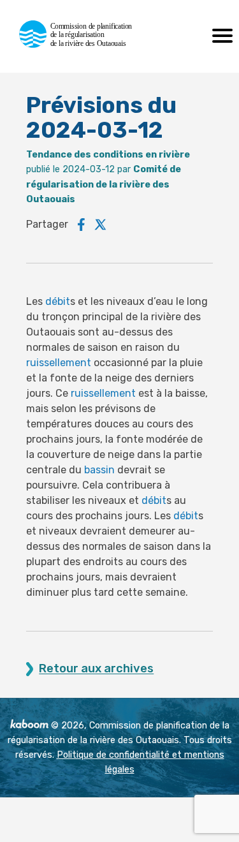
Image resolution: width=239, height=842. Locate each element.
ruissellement (58, 363)
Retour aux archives (96, 669)
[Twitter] (100, 224)
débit (57, 301)
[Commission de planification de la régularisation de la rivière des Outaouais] (81, 44)
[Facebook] (81, 224)
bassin (99, 470)
